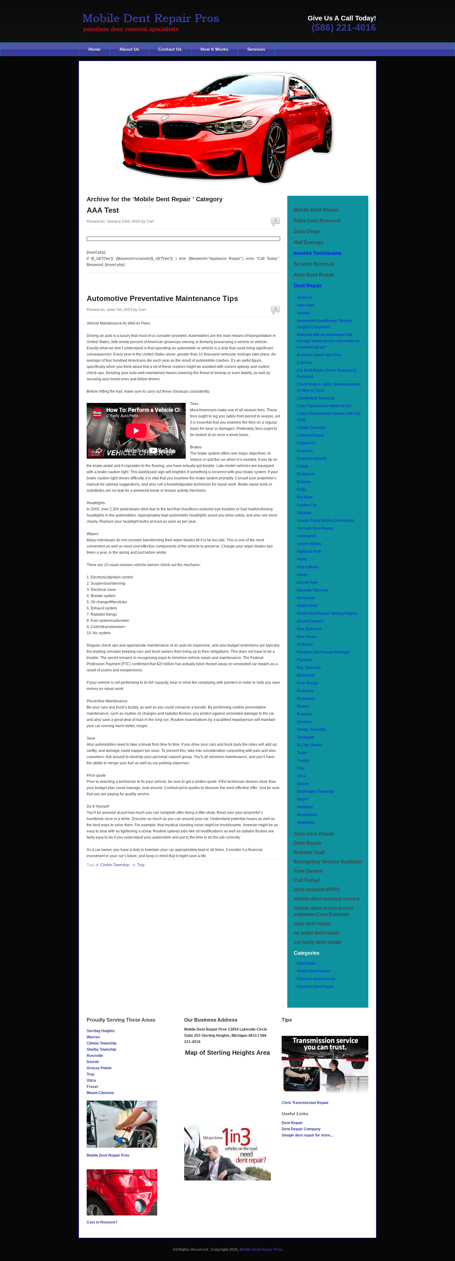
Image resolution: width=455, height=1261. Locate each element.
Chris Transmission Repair (305, 1103)
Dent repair (306, 963)
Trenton (303, 760)
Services (256, 49)
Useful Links (295, 1113)
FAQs (301, 489)
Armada (303, 313)
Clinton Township (114, 865)
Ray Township (309, 667)
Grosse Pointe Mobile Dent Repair (325, 520)
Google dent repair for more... (307, 1135)
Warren (303, 784)
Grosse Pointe (99, 1068)
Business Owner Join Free (319, 355)
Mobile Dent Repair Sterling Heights (327, 613)
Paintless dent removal (316, 979)
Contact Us (170, 49)
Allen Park (305, 305)
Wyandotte (306, 822)
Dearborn (305, 451)
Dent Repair (308, 285)
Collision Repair (310, 435)
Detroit (302, 466)
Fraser (92, 1086)
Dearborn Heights (312, 458)
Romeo (303, 706)
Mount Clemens (310, 621)
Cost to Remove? (102, 1222)
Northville (305, 644)
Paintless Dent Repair (315, 986)
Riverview (305, 691)
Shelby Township (311, 729)
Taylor (302, 753)
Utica (301, 776)
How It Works (214, 49)
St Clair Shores (309, 745)
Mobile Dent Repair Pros (108, 1155)
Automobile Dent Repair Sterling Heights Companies (324, 324)
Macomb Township (312, 590)
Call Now (304, 362)
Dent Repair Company (301, 1129)
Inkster (302, 575)
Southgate (305, 737)
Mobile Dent (307, 606)
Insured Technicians (317, 253)
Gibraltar (304, 513)
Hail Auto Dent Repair (315, 528)
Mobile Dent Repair (313, 971)
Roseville (95, 1056)
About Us (129, 49)
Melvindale (306, 598)
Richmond (305, 675)
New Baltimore (309, 629)
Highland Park (309, 551)
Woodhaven (307, 815)
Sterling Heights (101, 1031)
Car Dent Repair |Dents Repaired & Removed (326, 373)
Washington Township (315, 791)
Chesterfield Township (315, 398)
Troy (141, 865)
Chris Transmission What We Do (324, 406)
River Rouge (307, 683)
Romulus (304, 714)
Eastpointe (306, 474)
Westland (305, 807)
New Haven (307, 637)
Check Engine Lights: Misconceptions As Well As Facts (328, 387)
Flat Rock (305, 497)
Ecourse (304, 482)
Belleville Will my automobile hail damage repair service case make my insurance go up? (328, 341)
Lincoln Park (307, 582)
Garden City (307, 505)
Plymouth (305, 660)
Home (95, 49)
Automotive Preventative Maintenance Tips (162, 298)
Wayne (303, 799)
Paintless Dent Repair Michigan (323, 652)
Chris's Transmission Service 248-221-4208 (329, 417)
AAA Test (103, 210)
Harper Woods (309, 544)
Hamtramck (306, 536)
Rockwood (306, 698)
